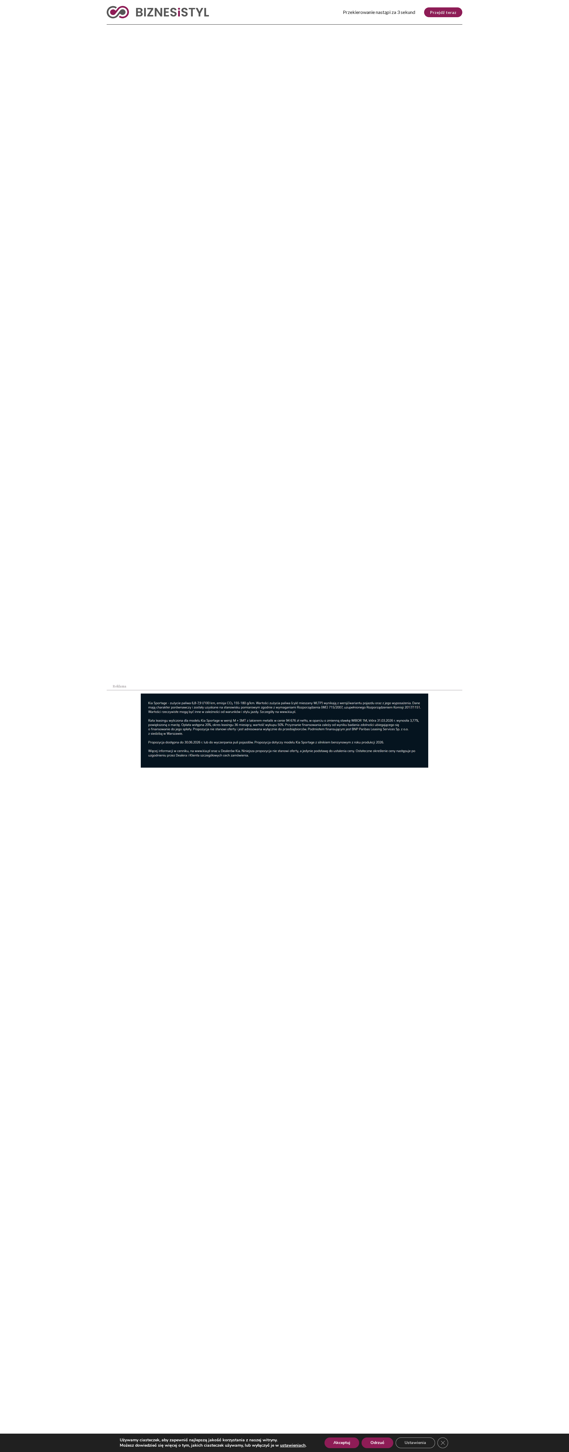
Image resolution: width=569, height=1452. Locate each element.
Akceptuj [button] (341, 1442)
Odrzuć (377, 1442)
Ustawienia (415, 1442)
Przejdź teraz (443, 12)
